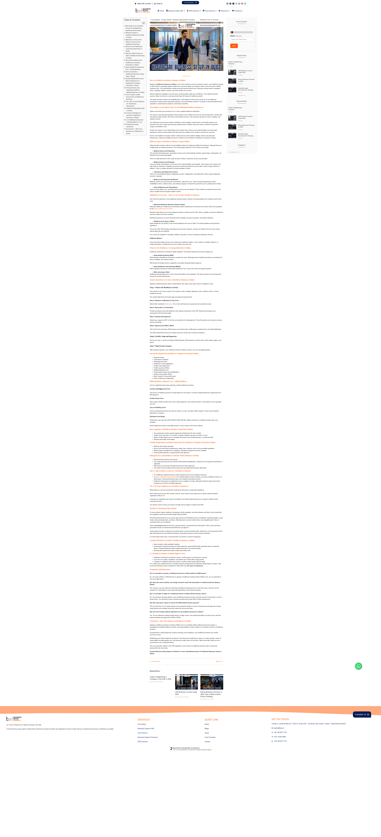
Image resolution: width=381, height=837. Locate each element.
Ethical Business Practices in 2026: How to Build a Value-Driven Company (211, 694)
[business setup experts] (143, 10)
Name (236, 36)
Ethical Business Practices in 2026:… (246, 80)
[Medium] (245, 4)
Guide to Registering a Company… (235, 62)
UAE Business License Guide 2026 (186, 693)
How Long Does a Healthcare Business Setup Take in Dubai (135, 74)
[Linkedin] (239, 4)
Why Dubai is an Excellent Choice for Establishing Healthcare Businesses (134, 28)
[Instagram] (230, 4)
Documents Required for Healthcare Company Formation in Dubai (134, 62)
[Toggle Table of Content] (142, 23)
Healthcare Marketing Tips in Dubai (135, 109)
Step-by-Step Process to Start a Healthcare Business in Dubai (135, 55)
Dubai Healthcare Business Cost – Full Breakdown (134, 68)
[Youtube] (236, 4)
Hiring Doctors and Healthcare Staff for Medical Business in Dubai (135, 90)
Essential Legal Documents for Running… (246, 89)
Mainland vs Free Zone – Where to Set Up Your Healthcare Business (134, 42)
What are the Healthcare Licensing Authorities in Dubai (134, 49)
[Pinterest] (242, 4)
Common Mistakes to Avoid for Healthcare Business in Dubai (133, 115)
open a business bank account (166, 477)
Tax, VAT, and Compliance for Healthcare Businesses (135, 104)
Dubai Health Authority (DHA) (163, 208)
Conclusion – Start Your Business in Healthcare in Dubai (135, 131)
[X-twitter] (233, 4)
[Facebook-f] (228, 4)
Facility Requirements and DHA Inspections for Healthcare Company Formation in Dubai (134, 82)
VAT (164, 495)
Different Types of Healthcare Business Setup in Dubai (135, 35)
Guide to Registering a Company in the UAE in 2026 (160, 678)
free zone (169, 304)
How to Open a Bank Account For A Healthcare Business (135, 97)
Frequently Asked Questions (132, 125)
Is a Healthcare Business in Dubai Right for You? (134, 121)
